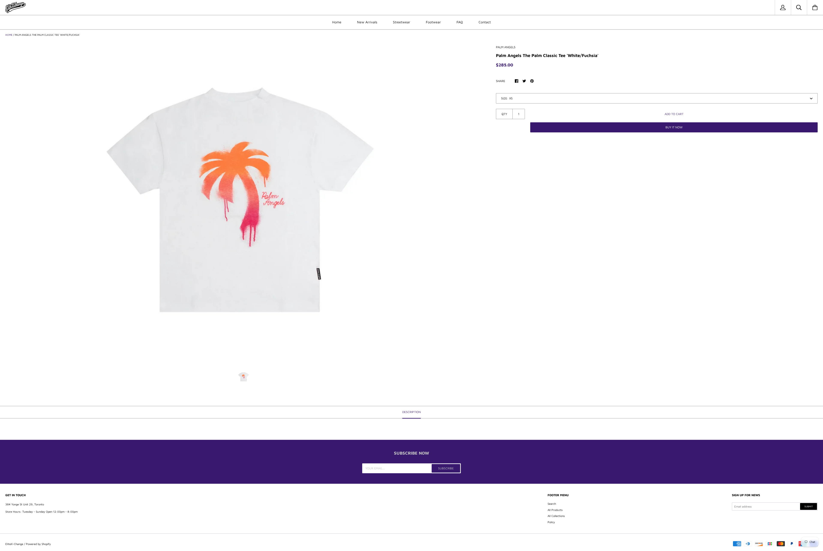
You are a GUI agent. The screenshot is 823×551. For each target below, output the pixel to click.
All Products (555, 510)
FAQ (460, 22)
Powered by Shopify (38, 544)
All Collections (556, 516)
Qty (504, 114)
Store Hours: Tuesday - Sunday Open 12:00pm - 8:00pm (41, 511)
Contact (485, 22)
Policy (551, 522)
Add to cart (674, 114)
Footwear (433, 22)
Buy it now (674, 127)
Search (552, 503)
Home (336, 22)
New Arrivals (367, 22)
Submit (808, 506)
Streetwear (401, 22)
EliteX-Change (14, 544)
